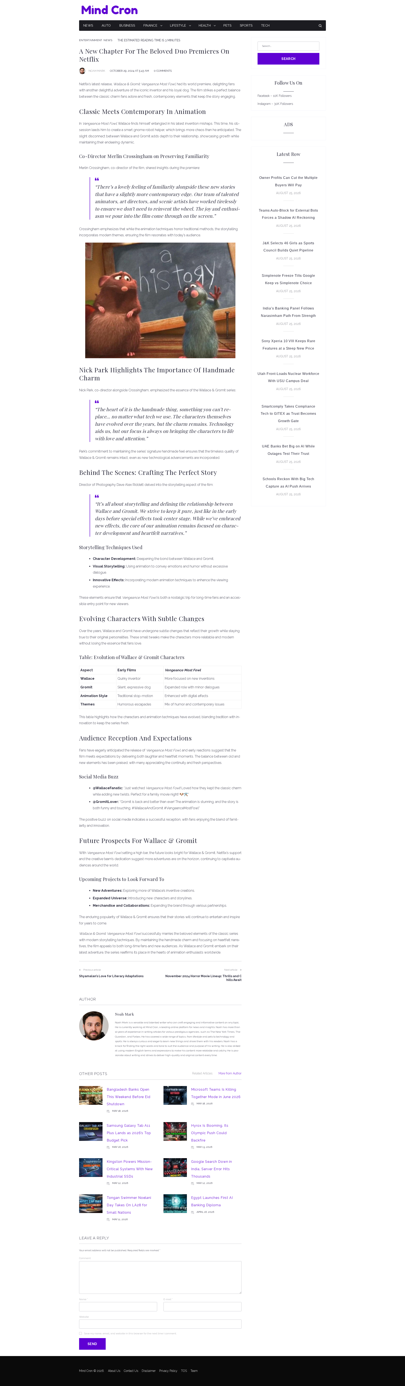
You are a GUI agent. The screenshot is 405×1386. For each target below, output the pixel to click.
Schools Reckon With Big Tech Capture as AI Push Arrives (289, 482)
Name (83, 1299)
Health (205, 25)
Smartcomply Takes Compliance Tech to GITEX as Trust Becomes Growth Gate (288, 414)
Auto (106, 25)
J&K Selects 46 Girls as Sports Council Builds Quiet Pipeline (289, 246)
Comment (85, 1258)
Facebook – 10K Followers (275, 95)
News (88, 25)
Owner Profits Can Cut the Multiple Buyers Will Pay (288, 181)
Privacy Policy (168, 1370)
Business (127, 25)
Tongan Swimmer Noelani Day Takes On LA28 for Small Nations (129, 1205)
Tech (265, 25)
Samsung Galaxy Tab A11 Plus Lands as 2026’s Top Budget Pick (129, 1133)
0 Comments (163, 70)
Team (194, 1370)
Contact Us (131, 1370)
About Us (114, 1370)
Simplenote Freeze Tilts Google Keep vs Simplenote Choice (288, 279)
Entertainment (90, 40)
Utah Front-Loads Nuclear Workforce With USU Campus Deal (288, 377)
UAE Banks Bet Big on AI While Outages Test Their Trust (288, 449)
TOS (184, 1370)
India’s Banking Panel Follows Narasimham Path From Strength (288, 312)
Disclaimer (149, 1370)
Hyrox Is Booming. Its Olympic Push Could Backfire (209, 1133)
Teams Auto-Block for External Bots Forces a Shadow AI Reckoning (288, 214)
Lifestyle (178, 25)
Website (84, 1316)
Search (288, 59)
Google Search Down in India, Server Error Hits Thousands (211, 1169)
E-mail (168, 1299)
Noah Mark (97, 70)
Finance (150, 25)
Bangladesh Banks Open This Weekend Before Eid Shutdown (128, 1096)
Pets (227, 25)
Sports (246, 25)
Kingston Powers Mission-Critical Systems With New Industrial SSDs (130, 1169)
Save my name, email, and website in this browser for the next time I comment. (130, 1333)
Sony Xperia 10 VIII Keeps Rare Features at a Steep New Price (288, 344)
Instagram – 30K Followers (275, 103)
